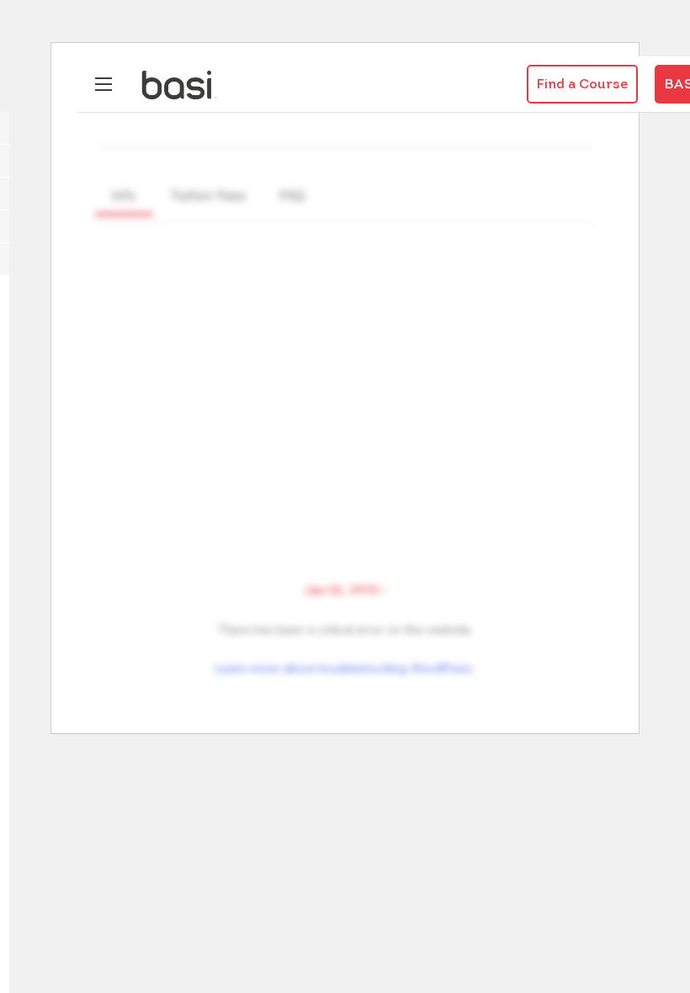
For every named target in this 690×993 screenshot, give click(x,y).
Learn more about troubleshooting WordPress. (345, 668)
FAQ (292, 195)
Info (124, 195)
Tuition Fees (208, 195)
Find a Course (582, 85)
